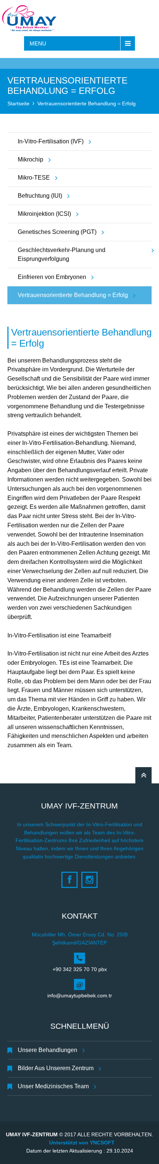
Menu (38, 43)
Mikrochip (30, 159)
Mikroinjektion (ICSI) (44, 214)
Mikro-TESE (34, 177)
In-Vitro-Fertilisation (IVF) (51, 141)
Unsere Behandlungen (47, 1050)
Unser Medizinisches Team (53, 1086)
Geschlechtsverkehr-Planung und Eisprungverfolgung (61, 254)
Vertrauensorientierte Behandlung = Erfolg (86, 103)
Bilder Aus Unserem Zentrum (56, 1068)
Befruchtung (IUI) (40, 196)
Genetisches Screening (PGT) (57, 232)
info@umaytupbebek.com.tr (79, 995)
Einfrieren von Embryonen (52, 277)
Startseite (18, 103)
